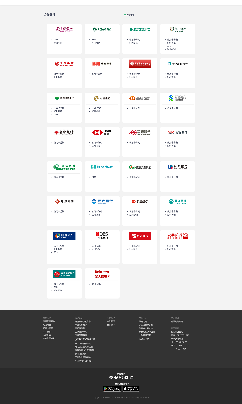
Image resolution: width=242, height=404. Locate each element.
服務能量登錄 (49, 338)
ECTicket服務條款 (83, 343)
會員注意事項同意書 (84, 347)
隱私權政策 (80, 328)
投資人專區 (48, 328)
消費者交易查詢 (146, 328)
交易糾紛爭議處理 (83, 357)
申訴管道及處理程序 (84, 360)
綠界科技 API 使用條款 (85, 350)
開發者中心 (144, 338)
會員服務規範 (81, 325)
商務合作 (130, 15)
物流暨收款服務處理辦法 (85, 339)
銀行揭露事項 (81, 332)
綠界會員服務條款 (83, 321)
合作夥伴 (111, 325)
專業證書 (47, 325)
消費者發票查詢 (146, 325)
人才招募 (47, 335)
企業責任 (47, 331)
